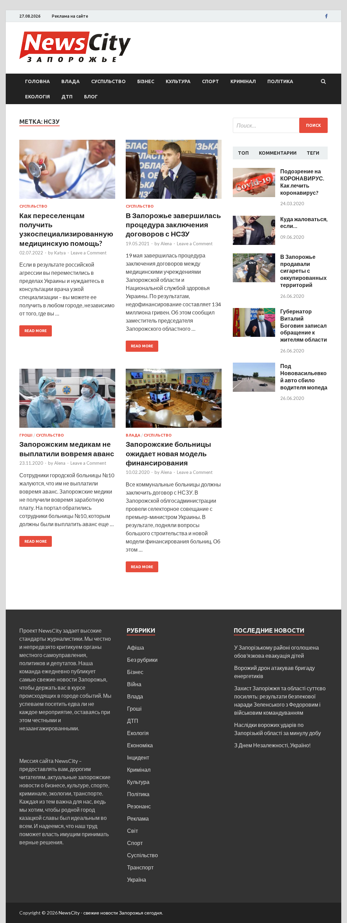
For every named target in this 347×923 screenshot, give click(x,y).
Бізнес (145, 81)
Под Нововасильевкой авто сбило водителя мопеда (303, 376)
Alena (166, 243)
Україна (136, 879)
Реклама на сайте (70, 16)
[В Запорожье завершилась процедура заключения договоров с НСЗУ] (174, 172)
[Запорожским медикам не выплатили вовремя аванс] (67, 401)
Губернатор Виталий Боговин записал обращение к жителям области (303, 325)
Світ (132, 830)
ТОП (243, 153)
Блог (91, 96)
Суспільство (108, 81)
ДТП (67, 96)
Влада (70, 81)
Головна (37, 81)
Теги (313, 153)
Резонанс (139, 806)
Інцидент (138, 757)
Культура (178, 81)
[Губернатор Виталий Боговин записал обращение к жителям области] (254, 312)
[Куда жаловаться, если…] (254, 219)
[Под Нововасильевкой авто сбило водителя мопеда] (254, 366)
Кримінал (243, 81)
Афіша (135, 647)
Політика (280, 81)
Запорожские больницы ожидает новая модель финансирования (168, 453)
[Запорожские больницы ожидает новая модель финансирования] (174, 401)
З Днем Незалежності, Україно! (272, 745)
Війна (134, 684)
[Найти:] (280, 125)
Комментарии (278, 153)
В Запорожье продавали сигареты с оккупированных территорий (303, 270)
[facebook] (326, 16)
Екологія (37, 96)
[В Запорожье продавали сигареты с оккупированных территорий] (254, 257)
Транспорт (140, 867)
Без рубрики (142, 659)
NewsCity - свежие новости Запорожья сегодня (110, 913)
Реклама (138, 818)
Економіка (140, 745)
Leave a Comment (88, 252)
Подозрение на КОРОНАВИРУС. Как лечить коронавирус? (302, 181)
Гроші (26, 435)
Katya (60, 252)
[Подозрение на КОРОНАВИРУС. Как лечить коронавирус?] (254, 172)
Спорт (210, 81)
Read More (35, 331)
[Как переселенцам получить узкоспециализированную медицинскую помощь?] (67, 172)
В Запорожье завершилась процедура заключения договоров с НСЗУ (173, 224)
